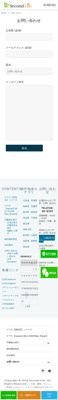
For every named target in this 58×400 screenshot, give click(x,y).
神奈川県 (27, 229)
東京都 (26, 223)
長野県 (26, 241)
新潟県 (26, 235)
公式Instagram (9, 283)
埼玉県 (26, 218)
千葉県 (34, 218)
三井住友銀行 (8, 304)
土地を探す (12, 222)
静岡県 (34, 241)
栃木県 (26, 212)
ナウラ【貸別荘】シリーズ (19, 329)
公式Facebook (9, 279)
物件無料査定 (11, 239)
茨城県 (34, 206)
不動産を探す (11, 220)
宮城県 (34, 200)
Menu (51, 5)
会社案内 (9, 245)
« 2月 (27, 306)
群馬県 (34, 212)
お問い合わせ (11, 251)
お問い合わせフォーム (47, 238)
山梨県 (34, 235)
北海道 (26, 200)
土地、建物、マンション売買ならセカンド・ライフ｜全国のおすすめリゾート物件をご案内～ (29, 387)
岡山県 (26, 247)
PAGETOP (49, 395)
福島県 (26, 206)
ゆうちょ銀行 (8, 308)
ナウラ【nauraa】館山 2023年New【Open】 (27, 335)
